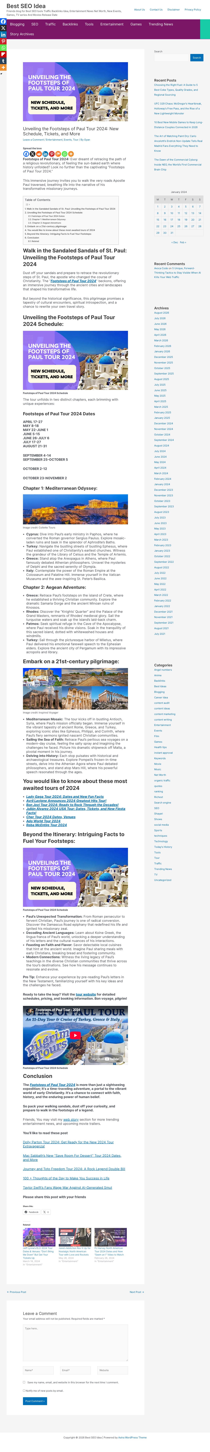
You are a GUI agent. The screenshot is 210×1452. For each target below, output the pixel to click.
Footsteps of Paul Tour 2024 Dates (48, 216)
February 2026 (162, 346)
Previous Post (16, 1292)
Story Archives (22, 34)
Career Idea (161, 697)
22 (157, 226)
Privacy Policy (193, 9)
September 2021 (163, 622)
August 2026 (161, 312)
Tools (89, 24)
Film (156, 736)
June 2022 (160, 578)
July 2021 (159, 633)
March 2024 (161, 473)
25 (178, 226)
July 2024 (160, 451)
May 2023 (160, 528)
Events (68, 139)
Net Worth (160, 774)
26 (185, 226)
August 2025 (161, 379)
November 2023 (163, 495)
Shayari (158, 813)
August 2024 (161, 445)
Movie (157, 763)
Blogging (17, 24)
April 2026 (160, 334)
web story (71, 1120)
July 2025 (160, 384)
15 (158, 219)
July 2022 (160, 572)
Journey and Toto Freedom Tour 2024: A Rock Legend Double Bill (74, 1169)
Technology (161, 841)
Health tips (160, 747)
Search (158, 51)
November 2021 (163, 617)
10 (171, 213)
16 (165, 219)
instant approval (163, 752)
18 (179, 219)
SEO (34, 24)
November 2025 (163, 362)
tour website (86, 994)
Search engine (162, 802)
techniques (160, 835)
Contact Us (156, 9)
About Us (139, 9)
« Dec (174, 242)
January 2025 (162, 417)
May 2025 (160, 395)
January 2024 (162, 484)
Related (35, 241)
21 (200, 219)
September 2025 (164, 373)
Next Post (137, 1292)
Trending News (161, 24)
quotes (158, 786)
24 (171, 226)
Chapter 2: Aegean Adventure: (46, 223)
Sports (158, 830)
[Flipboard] (3, 54)
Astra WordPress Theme (132, 1437)
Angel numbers (163, 669)
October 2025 (162, 368)
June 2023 (160, 523)
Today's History (163, 846)
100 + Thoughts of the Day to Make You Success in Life (66, 1178)
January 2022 (162, 606)
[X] (32, 154)
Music (157, 769)
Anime (158, 675)
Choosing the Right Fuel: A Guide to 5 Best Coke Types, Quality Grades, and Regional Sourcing (176, 89)
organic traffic (162, 780)
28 (199, 226)
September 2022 (164, 561)
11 (179, 213)
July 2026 (160, 318)
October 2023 (162, 501)
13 (192, 213)
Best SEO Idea (26, 5)
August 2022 (161, 567)
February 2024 (162, 478)
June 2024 (160, 456)
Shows (158, 819)
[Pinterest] (52, 154)
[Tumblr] (3, 61)
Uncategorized (162, 880)
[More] (71, 154)
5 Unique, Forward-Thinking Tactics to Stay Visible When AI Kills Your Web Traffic (177, 273)
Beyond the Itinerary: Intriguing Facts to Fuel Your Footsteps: (59, 234)
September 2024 (164, 440)
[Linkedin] (45, 154)
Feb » (183, 242)
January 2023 (162, 550)
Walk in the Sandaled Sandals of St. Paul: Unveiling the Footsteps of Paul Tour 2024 (71, 208)
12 (186, 213)
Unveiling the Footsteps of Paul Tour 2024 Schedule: (55, 212)
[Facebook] (26, 154)
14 (200, 213)
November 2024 (163, 429)
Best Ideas (160, 686)
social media (161, 824)
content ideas (162, 708)
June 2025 (160, 390)
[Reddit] (39, 154)
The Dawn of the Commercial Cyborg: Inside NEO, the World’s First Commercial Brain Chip (177, 164)
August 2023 (161, 512)
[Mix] (58, 154)
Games (136, 24)
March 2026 (161, 340)
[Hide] (1, 73)
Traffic (50, 24)
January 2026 (162, 351)
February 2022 (162, 600)
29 (157, 232)
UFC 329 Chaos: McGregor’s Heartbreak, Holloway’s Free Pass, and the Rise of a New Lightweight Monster (178, 108)
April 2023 (160, 534)
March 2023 (161, 539)
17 (171, 219)
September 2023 (164, 506)
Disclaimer (174, 9)
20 (192, 219)
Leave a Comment (33, 139)
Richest (158, 797)
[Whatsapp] (64, 154)
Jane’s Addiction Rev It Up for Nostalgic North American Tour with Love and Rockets (75, 1251)
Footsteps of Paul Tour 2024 (73, 281)
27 (192, 226)
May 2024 (160, 462)
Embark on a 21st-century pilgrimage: (47, 226)
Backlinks (70, 24)
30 (164, 232)
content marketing (164, 714)
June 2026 (160, 323)
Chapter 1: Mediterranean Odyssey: (49, 219)
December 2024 (163, 423)
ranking (158, 791)
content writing (163, 719)
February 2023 (162, 545)
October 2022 (162, 556)
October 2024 (162, 434)
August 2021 (161, 628)
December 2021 (163, 611)
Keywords (160, 758)
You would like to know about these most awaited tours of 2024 (61, 230)
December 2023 (163, 489)
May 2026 (160, 329)
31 (171, 232)
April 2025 (160, 401)
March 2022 (161, 595)
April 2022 (160, 589)
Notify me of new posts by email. (44, 1390)
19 (186, 219)
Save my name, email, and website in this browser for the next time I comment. (73, 1382)
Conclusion (33, 237)
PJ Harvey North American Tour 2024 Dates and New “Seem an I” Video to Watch (109, 1251)
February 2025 (162, 412)
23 (164, 226)
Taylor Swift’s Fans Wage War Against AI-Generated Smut (67, 1188)
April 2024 (160, 467)
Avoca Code (161, 268)
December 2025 (163, 357)
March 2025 (161, 406)
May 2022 (160, 584)
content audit (161, 702)
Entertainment (112, 24)
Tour (75, 139)
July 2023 (160, 517)
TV (156, 874)
